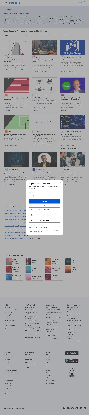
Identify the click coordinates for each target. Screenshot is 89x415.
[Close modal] (60, 182)
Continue (44, 201)
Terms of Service (36, 231)
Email (31, 192)
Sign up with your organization (36, 225)
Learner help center (44, 227)
